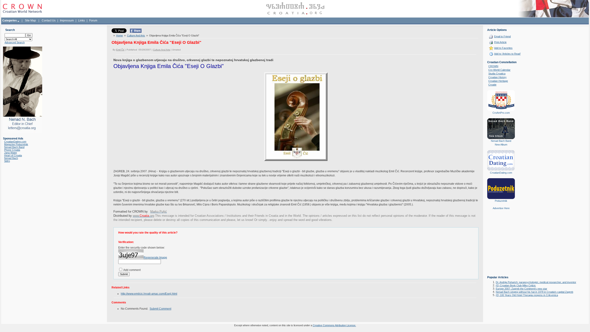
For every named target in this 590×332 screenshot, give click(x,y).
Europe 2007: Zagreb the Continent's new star (521, 288)
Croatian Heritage (498, 81)
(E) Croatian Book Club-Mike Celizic (516, 285)
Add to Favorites (503, 48)
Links (81, 20)
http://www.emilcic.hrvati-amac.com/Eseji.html (149, 293)
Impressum (67, 20)
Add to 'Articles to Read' (507, 53)
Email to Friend (502, 36)
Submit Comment (160, 308)
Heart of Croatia (13, 155)
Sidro (7, 161)
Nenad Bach (11, 158)
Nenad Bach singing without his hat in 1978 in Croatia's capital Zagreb (534, 291)
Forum (93, 20)
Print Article (500, 42)
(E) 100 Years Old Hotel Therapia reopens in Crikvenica (527, 295)
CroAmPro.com (501, 112)
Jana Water (10, 152)
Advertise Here (501, 208)
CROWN (493, 66)
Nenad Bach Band (14, 147)
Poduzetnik (501, 200)
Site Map (30, 20)
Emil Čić (120, 49)
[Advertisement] (501, 246)
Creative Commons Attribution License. (334, 325)
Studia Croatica (496, 73)
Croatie (492, 84)
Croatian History (497, 77)
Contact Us (49, 20)
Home (119, 35)
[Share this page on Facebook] (136, 31)
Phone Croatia (12, 149)
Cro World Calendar (499, 69)
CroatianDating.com (15, 141)
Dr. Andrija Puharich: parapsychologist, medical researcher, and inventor (536, 282)
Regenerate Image (155, 257)
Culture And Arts (136, 35)
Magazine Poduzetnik (16, 144)
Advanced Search (15, 42)
